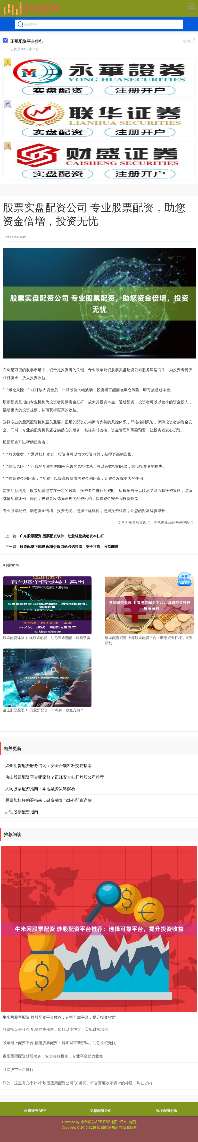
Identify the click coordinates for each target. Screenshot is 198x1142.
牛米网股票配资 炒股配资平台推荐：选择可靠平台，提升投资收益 (59, 1017)
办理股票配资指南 (21, 812)
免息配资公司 (101, 1110)
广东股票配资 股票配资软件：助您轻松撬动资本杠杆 (62, 535)
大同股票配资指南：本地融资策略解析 (40, 788)
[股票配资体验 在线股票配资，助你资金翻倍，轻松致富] (47, 604)
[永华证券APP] (32, 8)
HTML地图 (127, 1121)
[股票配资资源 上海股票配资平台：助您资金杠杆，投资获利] (149, 604)
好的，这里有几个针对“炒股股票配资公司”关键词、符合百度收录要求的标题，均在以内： (79, 1082)
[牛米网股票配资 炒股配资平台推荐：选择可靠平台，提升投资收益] (99, 928)
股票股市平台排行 (18, 1069)
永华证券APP (35, 1110)
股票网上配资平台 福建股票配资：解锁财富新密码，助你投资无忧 (59, 1042)
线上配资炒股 (167, 1110)
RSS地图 (110, 1121)
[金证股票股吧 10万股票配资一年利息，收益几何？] (47, 677)
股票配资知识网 (109, 1127)
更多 (187, 41)
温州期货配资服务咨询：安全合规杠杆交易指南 (48, 765)
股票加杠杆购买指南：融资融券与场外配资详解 (48, 800)
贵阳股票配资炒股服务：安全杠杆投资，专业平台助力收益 (53, 1056)
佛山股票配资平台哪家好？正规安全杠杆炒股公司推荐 (54, 777)
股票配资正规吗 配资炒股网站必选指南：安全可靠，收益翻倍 (69, 546)
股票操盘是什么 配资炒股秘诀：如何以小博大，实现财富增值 (55, 1029)
